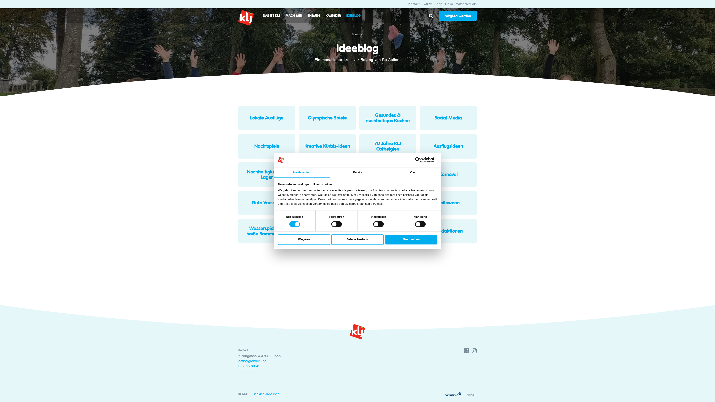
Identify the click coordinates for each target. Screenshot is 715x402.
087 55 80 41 (249, 366)
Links (449, 4)
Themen (314, 15)
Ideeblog (353, 15)
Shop (438, 4)
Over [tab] (413, 172)
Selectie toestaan (357, 239)
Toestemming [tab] (301, 172)
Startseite (357, 34)
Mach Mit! (294, 15)
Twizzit (427, 4)
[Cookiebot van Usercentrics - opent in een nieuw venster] (421, 160)
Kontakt (414, 4)
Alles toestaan (411, 239)
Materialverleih (466, 4)
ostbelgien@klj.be (252, 361)
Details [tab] (357, 172)
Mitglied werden (458, 16)
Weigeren (304, 239)
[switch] (336, 224)
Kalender (333, 15)
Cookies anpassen (265, 394)
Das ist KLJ (271, 15)
